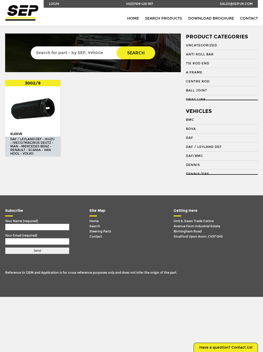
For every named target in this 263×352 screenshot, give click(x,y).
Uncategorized (201, 45)
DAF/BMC (194, 156)
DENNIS (193, 165)
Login (54, 4)
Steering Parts (100, 231)
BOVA (191, 129)
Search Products (163, 18)
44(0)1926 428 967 (139, 4)
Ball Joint (196, 90)
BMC (190, 120)
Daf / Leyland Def (204, 147)
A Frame (194, 72)
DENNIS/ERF (197, 174)
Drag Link (196, 99)
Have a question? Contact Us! (225, 347)
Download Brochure (211, 18)
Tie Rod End (197, 63)
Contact (249, 18)
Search (136, 53)
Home (133, 18)
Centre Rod (198, 81)
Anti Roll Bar (200, 54)
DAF (189, 138)
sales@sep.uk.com (236, 4)
